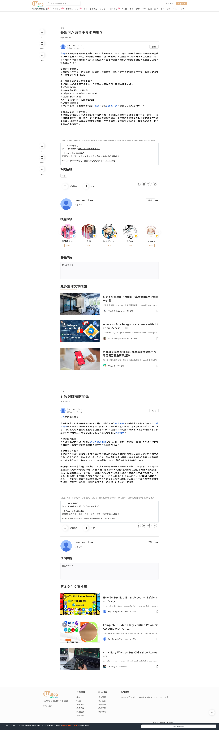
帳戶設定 (102, 700)
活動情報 (115, 156)
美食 (132, 9)
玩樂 (150, 9)
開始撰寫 (181, 3)
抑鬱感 (95, 105)
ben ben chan (74, 45)
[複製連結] (41, 194)
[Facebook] (41, 175)
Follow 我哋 (110, 160)
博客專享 (113, 9)
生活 (162, 9)
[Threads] (41, 188)
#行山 (129, 697)
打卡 (75, 156)
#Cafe (147, 697)
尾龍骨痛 (119, 423)
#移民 (166, 697)
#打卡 (135, 697)
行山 (175, 9)
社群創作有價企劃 (40, 9)
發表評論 (68, 264)
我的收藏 (102, 704)
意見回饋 (80, 711)
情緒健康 (119, 432)
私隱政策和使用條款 (70, 725)
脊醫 (62, 53)
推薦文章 (93, 9)
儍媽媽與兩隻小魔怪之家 (68, 241)
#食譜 (141, 697)
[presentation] (60, 232)
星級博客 (103, 9)
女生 (144, 9)
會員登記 (170, 3)
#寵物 (123, 697)
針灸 (62, 417)
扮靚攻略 (106, 156)
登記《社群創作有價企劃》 (89, 148)
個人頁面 (102, 697)
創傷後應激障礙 (98, 441)
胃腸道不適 (111, 105)
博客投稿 (80, 715)
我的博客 (102, 711)
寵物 (169, 9)
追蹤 (154, 46)
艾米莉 (130, 241)
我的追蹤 (102, 708)
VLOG (124, 9)
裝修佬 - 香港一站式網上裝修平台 (109, 241)
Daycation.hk (151, 241)
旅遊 (138, 9)
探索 (85, 9)
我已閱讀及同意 (178, 726)
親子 (156, 9)
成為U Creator (72, 9)
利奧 (89, 241)
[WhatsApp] (41, 181)
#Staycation (157, 697)
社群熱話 (57, 9)
